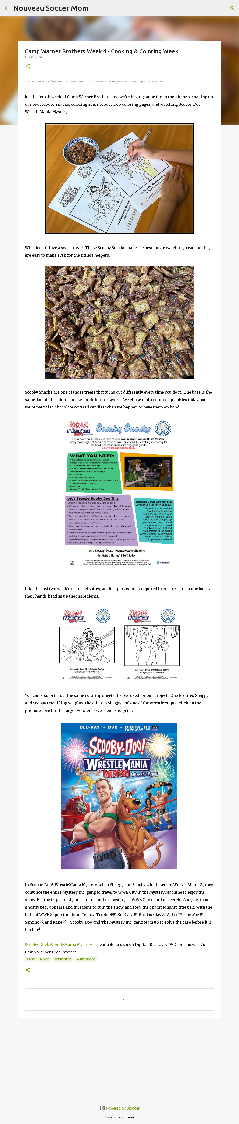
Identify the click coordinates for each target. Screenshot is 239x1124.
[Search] (232, 8)
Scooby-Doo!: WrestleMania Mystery (58, 944)
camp (31, 959)
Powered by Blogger (122, 1108)
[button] (28, 67)
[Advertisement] (119, 1058)
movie (44, 959)
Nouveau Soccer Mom (50, 8)
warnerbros (86, 959)
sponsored (62, 959)
